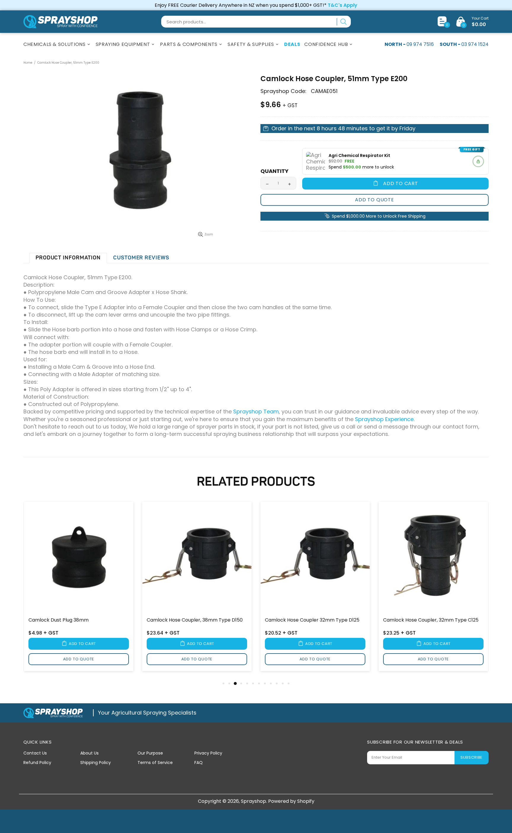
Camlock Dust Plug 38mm (58, 620)
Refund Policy (37, 762)
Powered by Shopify (291, 801)
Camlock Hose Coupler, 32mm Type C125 (431, 620)
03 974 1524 (475, 44)
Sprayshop (60, 21)
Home (27, 62)
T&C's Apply (342, 5)
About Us (89, 753)
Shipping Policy (95, 762)
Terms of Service (155, 762)
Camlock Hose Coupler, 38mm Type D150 (195, 620)
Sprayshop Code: (283, 91)
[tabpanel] (79, 590)
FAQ (198, 762)
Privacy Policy (208, 753)
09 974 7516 (420, 44)
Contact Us (35, 753)
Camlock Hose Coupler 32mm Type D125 (312, 620)
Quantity (274, 171)
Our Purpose (150, 753)
